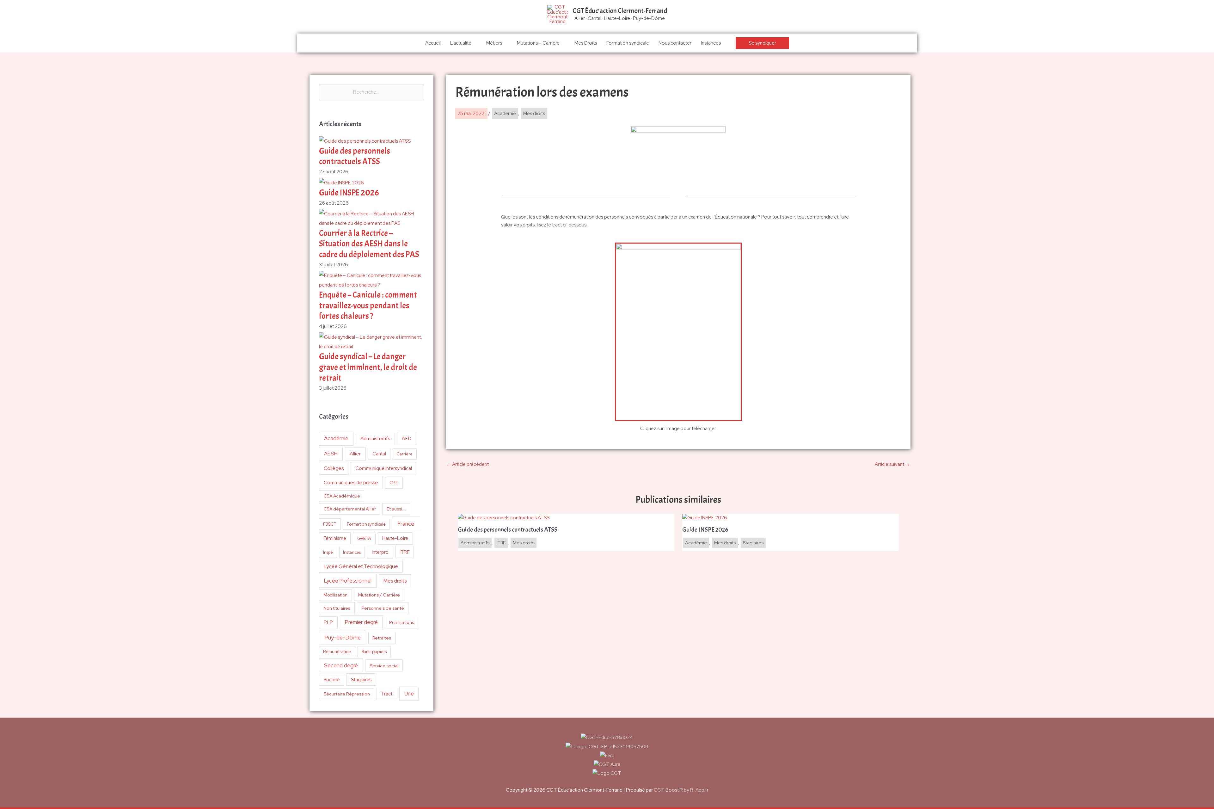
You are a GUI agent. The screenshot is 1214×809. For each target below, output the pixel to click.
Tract (386, 694)
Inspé (328, 552)
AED (407, 438)
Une (409, 693)
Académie (336, 438)
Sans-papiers (374, 651)
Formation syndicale (627, 43)
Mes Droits (585, 43)
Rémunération (337, 651)
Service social (384, 666)
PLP (328, 622)
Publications (401, 622)
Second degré (341, 665)
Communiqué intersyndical (383, 468)
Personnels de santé (382, 608)
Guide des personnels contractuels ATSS (354, 156)
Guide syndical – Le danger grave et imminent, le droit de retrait (368, 367)
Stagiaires (361, 679)
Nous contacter (675, 43)
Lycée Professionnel (347, 580)
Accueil (433, 43)
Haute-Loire (395, 538)
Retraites (381, 638)
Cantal (379, 454)
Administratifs (375, 438)
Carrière (404, 454)
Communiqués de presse (351, 482)
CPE (393, 482)
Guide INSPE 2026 (349, 193)
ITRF (404, 552)
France (405, 523)
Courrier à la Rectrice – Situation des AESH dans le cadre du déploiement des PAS (369, 244)
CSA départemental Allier (349, 509)
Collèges (334, 468)
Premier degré (361, 622)
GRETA (364, 538)
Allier (355, 453)
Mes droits (395, 580)
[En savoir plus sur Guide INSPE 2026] (704, 517)
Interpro (380, 552)
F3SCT (329, 524)
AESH (331, 453)
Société (331, 679)
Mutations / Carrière (379, 595)
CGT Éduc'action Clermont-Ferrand (620, 10)
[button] (762, 43)
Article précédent (467, 464)
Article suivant (892, 464)
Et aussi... (396, 509)
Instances (711, 43)
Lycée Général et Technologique (361, 566)
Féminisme (334, 538)
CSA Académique (341, 496)
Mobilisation (335, 595)
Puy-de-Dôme (342, 637)
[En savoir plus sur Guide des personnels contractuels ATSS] (503, 517)
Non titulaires (336, 608)
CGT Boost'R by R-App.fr (681, 790)
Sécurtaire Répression (346, 694)
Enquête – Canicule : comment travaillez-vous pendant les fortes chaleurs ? (368, 306)
